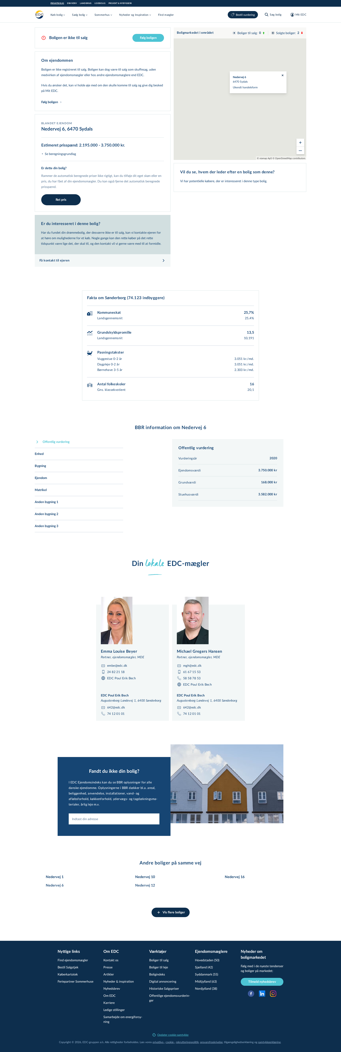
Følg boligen (148, 37)
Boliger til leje (158, 967)
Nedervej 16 (235, 877)
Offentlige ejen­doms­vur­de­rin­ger (169, 998)
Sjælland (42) (204, 967)
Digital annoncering (162, 981)
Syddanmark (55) (206, 974)
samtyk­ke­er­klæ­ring (269, 1042)
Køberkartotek (68, 974)
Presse (107, 967)
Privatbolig (57, 3)
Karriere (109, 1002)
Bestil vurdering (245, 14)
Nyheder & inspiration (118, 981)
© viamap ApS (264, 158)
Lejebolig (100, 3)
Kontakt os (110, 960)
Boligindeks (157, 974)
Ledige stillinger (114, 1010)
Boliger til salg (159, 960)
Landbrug (85, 3)
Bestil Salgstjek (68, 967)
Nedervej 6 (55, 885)
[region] (240, 93)
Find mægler (166, 14)
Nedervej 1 (55, 877)
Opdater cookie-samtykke (172, 1034)
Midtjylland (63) (206, 981)
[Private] (39, 14)
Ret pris (61, 199)
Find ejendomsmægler (73, 960)
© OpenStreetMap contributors (289, 158)
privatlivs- (158, 1042)
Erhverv (72, 3)
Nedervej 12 (145, 885)
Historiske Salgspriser (164, 988)
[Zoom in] (300, 143)
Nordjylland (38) (206, 988)
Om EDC (109, 995)
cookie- (170, 1042)
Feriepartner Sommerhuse (75, 981)
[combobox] (114, 818)
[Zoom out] (300, 150)
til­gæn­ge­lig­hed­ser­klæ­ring (239, 1042)
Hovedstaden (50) (207, 960)
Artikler (108, 974)
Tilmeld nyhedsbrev (262, 981)
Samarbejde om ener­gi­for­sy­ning (122, 1019)
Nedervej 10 (145, 877)
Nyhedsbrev (111, 988)
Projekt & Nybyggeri (120, 3)
